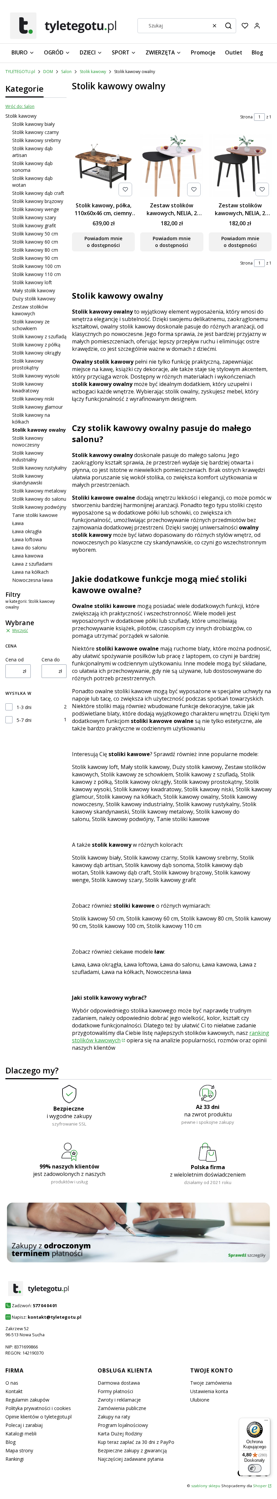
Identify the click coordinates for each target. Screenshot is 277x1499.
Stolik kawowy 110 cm (36, 274)
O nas (11, 1383)
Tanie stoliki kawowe (35, 515)
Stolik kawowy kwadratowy (27, 387)
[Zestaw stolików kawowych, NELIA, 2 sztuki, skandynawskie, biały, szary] (171, 166)
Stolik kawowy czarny (35, 132)
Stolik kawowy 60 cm (35, 242)
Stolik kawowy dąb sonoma (159, 865)
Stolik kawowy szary (34, 217)
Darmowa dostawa (119, 1383)
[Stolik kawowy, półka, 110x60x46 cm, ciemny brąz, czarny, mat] (103, 166)
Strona (246, 117)
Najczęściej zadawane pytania (130, 1459)
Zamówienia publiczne (122, 1408)
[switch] (254, 1468)
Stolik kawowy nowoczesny (27, 441)
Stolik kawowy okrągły (36, 352)
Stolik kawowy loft (32, 282)
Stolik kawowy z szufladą (39, 336)
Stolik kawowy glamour (37, 407)
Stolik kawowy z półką (36, 344)
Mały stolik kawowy (33, 290)
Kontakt (14, 1391)
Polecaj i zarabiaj (24, 1425)
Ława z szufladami (32, 564)
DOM (48, 71)
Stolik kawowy (93, 71)
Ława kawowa (27, 555)
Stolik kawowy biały (33, 124)
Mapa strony (19, 1450)
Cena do (51, 659)
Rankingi (14, 1459)
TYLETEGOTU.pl (20, 71)
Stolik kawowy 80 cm (35, 250)
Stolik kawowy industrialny (27, 456)
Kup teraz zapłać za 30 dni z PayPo (136, 1442)
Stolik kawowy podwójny (39, 507)
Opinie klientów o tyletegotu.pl (38, 1416)
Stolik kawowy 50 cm (35, 233)
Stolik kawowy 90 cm (35, 258)
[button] (228, 25)
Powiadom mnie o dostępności (103, 241)
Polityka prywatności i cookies (38, 1408)
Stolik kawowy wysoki (35, 375)
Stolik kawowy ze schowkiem (31, 325)
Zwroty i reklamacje (119, 1399)
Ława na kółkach (30, 572)
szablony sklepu (205, 1485)
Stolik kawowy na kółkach (128, 796)
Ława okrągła (27, 531)
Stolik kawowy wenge (35, 209)
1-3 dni (24, 707)
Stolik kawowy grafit (34, 225)
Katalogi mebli (20, 1433)
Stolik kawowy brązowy (37, 201)
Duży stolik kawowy (33, 298)
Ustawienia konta (209, 1391)
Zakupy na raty (114, 1416)
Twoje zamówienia (211, 1383)
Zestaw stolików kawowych (30, 310)
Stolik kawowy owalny (191, 796)
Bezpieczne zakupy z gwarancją (132, 1450)
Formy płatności (115, 1391)
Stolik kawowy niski (33, 398)
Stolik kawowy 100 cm (36, 266)
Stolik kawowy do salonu (39, 499)
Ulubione (199, 1399)
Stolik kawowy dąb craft (38, 193)
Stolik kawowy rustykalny (39, 467)
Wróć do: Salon (19, 106)
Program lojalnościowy (123, 1425)
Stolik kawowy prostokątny (27, 364)
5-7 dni (24, 720)
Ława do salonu (29, 547)
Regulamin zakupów (27, 1399)
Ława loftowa (27, 539)
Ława (18, 523)
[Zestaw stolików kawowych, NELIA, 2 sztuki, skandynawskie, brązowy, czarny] (240, 166)
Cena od (14, 659)
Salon (66, 71)
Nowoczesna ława (32, 580)
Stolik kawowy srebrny (36, 140)
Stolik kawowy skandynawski (27, 479)
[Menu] (266, 1422)
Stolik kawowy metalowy (39, 490)
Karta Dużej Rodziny (120, 1433)
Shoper (260, 1485)
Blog (10, 1442)
